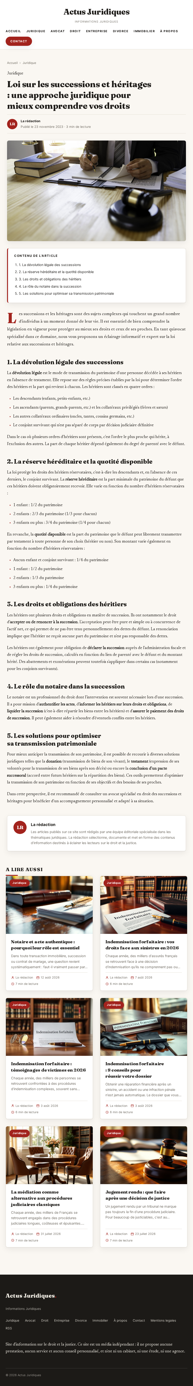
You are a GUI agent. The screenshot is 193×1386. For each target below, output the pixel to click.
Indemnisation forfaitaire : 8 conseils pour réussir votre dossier (134, 1070)
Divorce (121, 31)
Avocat (58, 31)
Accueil (13, 31)
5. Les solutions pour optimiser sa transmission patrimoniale (66, 293)
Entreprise (97, 31)
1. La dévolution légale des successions (50, 265)
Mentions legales (163, 1320)
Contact (18, 41)
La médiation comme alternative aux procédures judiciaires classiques (41, 1198)
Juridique (36, 31)
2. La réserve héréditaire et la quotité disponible (56, 272)
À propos (169, 31)
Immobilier (144, 31)
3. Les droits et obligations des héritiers (50, 279)
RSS (9, 1328)
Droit (75, 31)
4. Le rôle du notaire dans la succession (50, 286)
